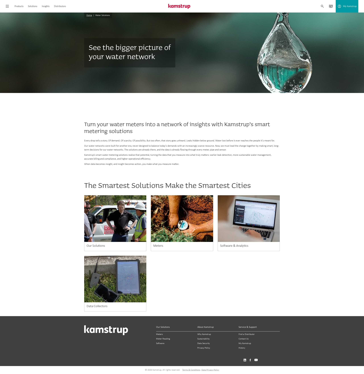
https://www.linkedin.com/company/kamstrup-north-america (244, 360)
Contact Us (244, 339)
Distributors (60, 6)
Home (89, 15)
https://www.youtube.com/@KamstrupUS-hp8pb (256, 360)
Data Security (203, 343)
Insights (45, 6)
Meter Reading (163, 339)
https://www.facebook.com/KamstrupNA (250, 360)
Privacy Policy (203, 348)
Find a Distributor (247, 334)
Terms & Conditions (191, 370)
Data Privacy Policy (210, 370)
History (242, 348)
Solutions (32, 6)
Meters (159, 334)
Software (160, 343)
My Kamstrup (245, 343)
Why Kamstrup (204, 334)
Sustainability (203, 339)
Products (19, 6)
